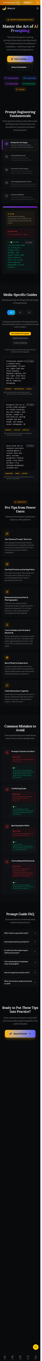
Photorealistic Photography (20, 333)
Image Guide (31, 78)
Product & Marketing (20, 343)
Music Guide (30, 84)
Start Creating (20, 59)
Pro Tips (21, 89)
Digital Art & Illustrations (20, 338)
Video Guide (13, 84)
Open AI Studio (20, 1033)
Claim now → (27, 2)
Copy (30, 242)
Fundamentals (13, 78)
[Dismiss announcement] (37, 2)
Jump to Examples (18, 67)
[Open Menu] (37, 8)
